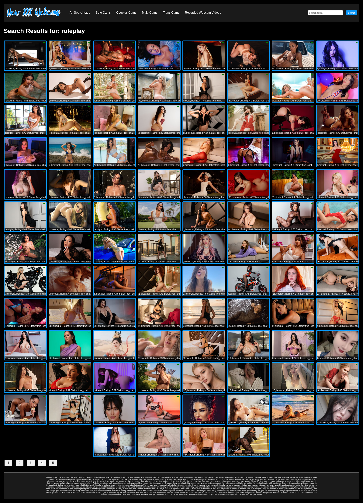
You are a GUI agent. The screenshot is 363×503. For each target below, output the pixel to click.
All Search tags (80, 12)
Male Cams (149, 12)
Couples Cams (126, 12)
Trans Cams (171, 12)
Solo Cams (103, 12)
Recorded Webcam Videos (203, 12)
